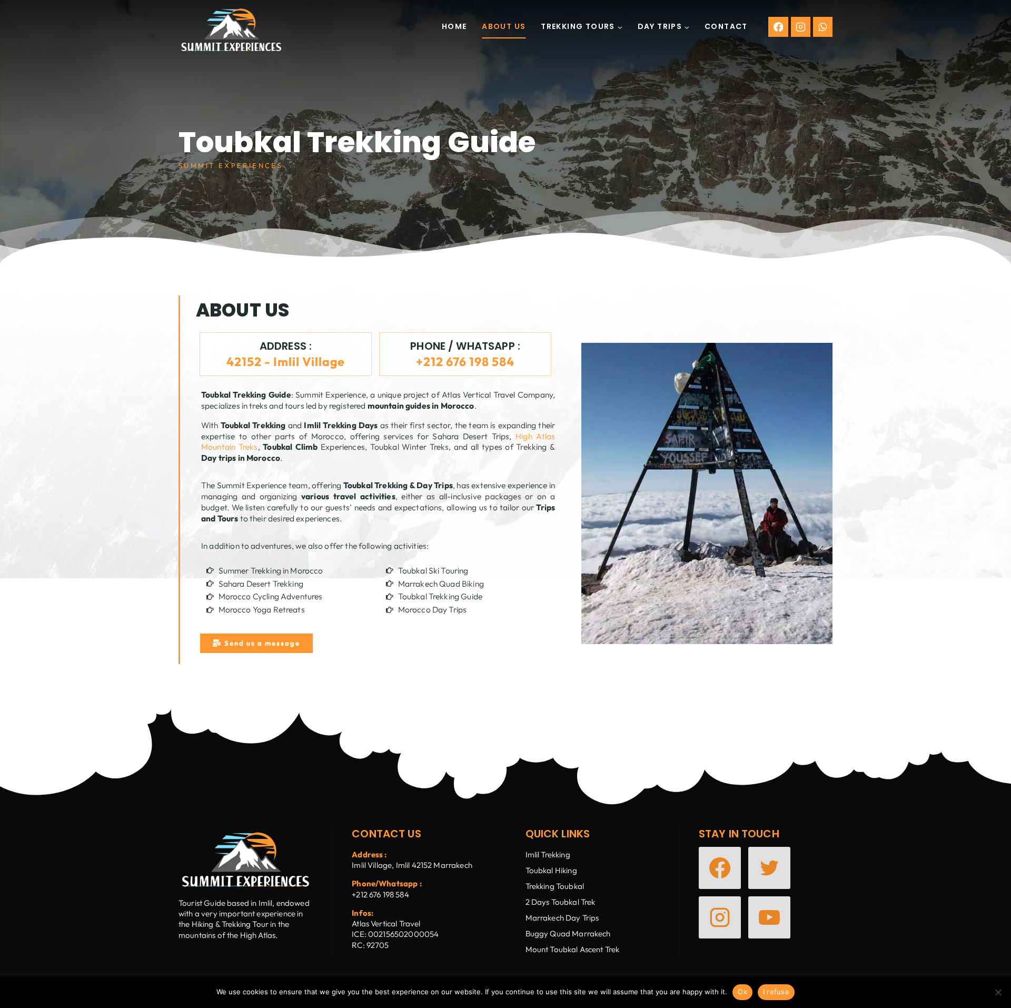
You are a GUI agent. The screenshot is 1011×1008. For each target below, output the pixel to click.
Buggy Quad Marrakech (568, 933)
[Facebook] (778, 26)
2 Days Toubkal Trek (561, 902)
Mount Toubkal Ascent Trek (573, 949)
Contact (726, 26)
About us (504, 26)
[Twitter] (769, 868)
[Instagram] (800, 26)
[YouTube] (769, 917)
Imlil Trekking (548, 854)
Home (454, 26)
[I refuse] (998, 992)
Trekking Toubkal (555, 886)
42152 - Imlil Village (285, 361)
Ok (742, 991)
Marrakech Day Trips (562, 918)
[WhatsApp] (822, 26)
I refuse (776, 991)
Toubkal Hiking (551, 870)
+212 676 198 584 (465, 361)
